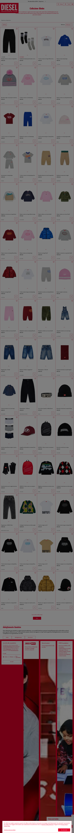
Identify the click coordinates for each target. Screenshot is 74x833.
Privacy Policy (64, 824)
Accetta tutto (64, 830)
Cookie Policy (7, 826)
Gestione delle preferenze (47, 824)
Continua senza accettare (9, 830)
